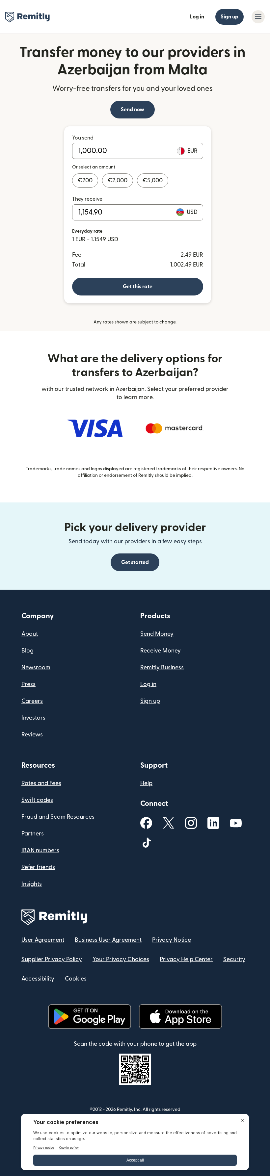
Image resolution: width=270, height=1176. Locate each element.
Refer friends (38, 867)
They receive (87, 199)
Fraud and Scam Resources (57, 817)
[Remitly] (27, 17)
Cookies (76, 979)
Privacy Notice (171, 940)
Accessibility (37, 979)
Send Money (157, 634)
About (29, 634)
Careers (32, 701)
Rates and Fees (41, 783)
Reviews (32, 734)
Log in (197, 16)
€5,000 (153, 180)
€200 (85, 180)
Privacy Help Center (186, 959)
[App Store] (180, 1016)
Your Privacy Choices (121, 959)
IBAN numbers (40, 850)
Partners (32, 833)
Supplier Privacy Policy (51, 959)
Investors (33, 718)
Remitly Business (162, 667)
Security (234, 959)
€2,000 (117, 180)
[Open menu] (258, 16)
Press (28, 684)
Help (146, 783)
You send (83, 138)
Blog (27, 650)
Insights (31, 884)
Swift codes (37, 800)
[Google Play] (89, 1016)
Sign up (229, 16)
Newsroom (35, 667)
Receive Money (160, 650)
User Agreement (42, 940)
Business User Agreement (108, 940)
